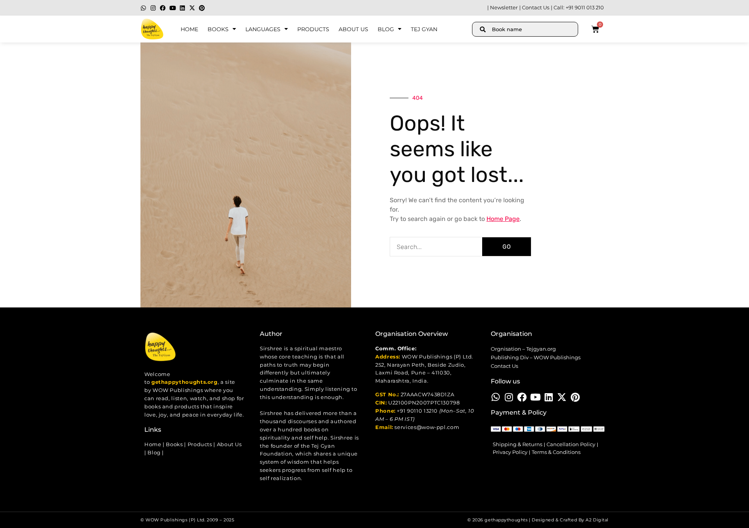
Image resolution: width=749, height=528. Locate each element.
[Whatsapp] (143, 8)
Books (218, 29)
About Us (353, 29)
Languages (262, 29)
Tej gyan (424, 29)
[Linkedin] (182, 8)
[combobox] (525, 29)
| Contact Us (534, 8)
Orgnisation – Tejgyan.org (523, 349)
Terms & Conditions (556, 452)
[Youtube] (173, 8)
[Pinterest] (202, 8)
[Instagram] (153, 8)
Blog (386, 29)
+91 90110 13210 (417, 411)
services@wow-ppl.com (426, 427)
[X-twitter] (192, 8)
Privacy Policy (510, 452)
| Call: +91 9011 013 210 (577, 8)
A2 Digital (597, 520)
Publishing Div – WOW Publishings (535, 357)
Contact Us (504, 366)
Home (189, 29)
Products (313, 29)
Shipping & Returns (517, 444)
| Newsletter (502, 8)
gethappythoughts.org (184, 382)
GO (506, 246)
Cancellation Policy (571, 444)
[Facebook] (163, 8)
